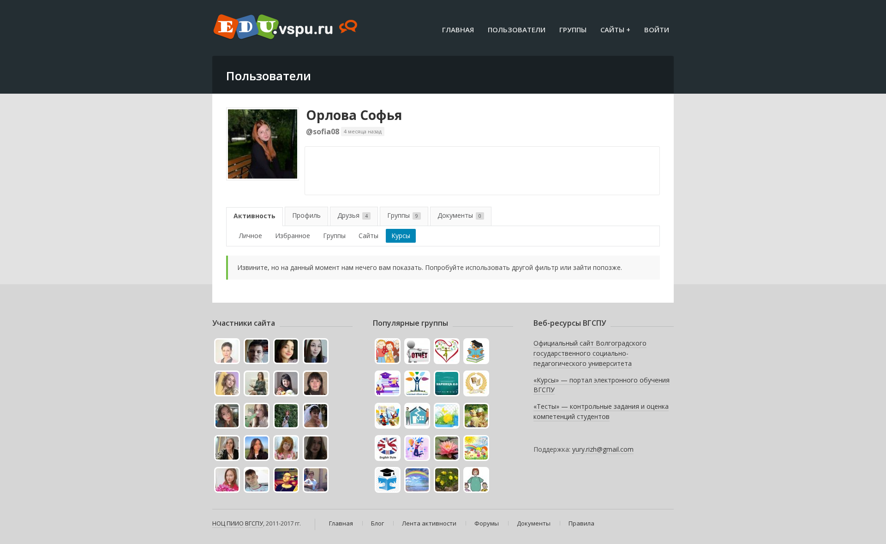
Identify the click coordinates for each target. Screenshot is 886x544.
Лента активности (429, 523)
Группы (573, 29)
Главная (458, 29)
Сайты (368, 235)
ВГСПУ (254, 523)
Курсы (400, 235)
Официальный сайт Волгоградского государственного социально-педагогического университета (590, 353)
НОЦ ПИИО (228, 523)
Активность (254, 215)
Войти (656, 29)
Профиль (306, 215)
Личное (250, 235)
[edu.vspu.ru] (286, 28)
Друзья (352, 215)
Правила (581, 523)
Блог (377, 523)
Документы (459, 215)
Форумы (486, 523)
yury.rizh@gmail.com (603, 449)
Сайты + (615, 29)
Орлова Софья (354, 115)
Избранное (292, 235)
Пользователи (516, 29)
